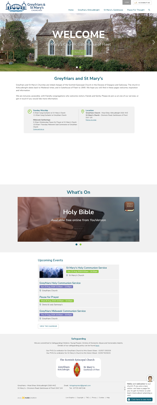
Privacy (94, 398)
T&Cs (88, 398)
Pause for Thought (136, 10)
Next (155, 42)
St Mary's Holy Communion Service (86, 267)
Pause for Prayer (49, 297)
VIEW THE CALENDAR (48, 326)
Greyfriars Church (49, 290)
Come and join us (38, 129)
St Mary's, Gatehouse (113, 10)
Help (108, 398)
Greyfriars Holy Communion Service (60, 283)
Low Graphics (70, 398)
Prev (1, 42)
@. (80, 385)
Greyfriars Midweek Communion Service (63, 311)
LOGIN (127, 2)
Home (71, 10)
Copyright (80, 398)
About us (78, 52)
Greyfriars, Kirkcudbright (89, 10)
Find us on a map (91, 120)
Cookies (101, 398)
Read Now (78, 227)
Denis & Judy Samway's (52, 304)
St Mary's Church (76, 275)
